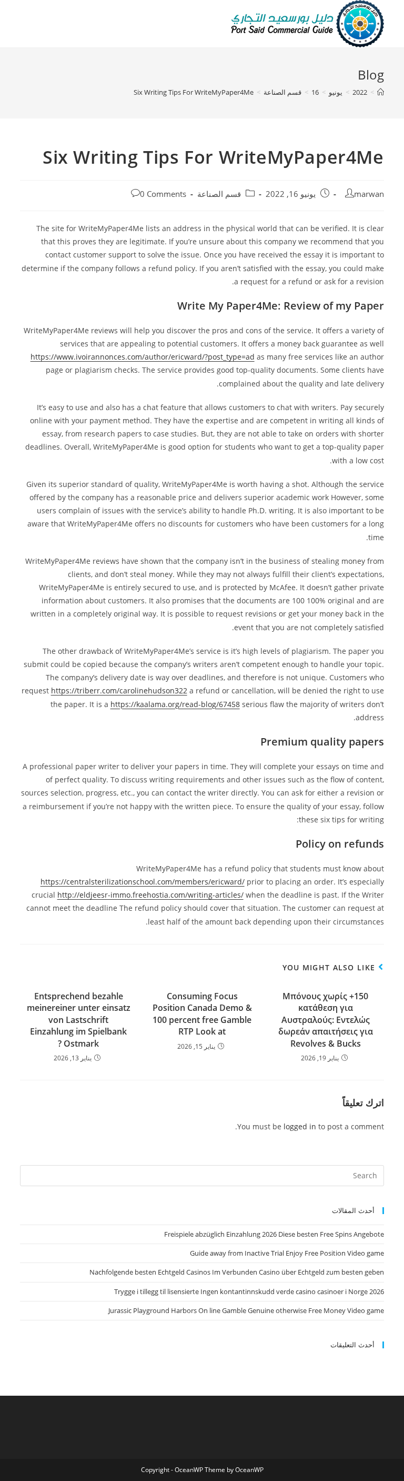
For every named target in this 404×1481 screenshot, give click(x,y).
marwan (369, 194)
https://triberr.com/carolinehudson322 (119, 690)
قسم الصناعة (219, 194)
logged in (300, 1126)
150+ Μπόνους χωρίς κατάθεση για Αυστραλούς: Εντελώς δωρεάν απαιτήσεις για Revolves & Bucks (325, 1019)
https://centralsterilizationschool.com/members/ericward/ (143, 882)
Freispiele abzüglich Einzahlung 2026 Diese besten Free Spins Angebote (274, 1234)
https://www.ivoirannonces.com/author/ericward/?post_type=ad (143, 357)
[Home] (380, 92)
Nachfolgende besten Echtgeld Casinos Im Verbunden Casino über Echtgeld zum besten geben (236, 1272)
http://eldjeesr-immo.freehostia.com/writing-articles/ (150, 895)
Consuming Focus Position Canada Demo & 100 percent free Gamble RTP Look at (202, 1013)
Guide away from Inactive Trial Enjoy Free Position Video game (287, 1253)
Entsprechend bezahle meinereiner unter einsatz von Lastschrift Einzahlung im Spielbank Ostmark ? (78, 1019)
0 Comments (163, 194)
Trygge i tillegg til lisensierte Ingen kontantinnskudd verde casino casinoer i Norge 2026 (249, 1291)
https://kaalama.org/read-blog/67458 (175, 704)
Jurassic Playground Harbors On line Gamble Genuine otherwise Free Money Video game (246, 1310)
